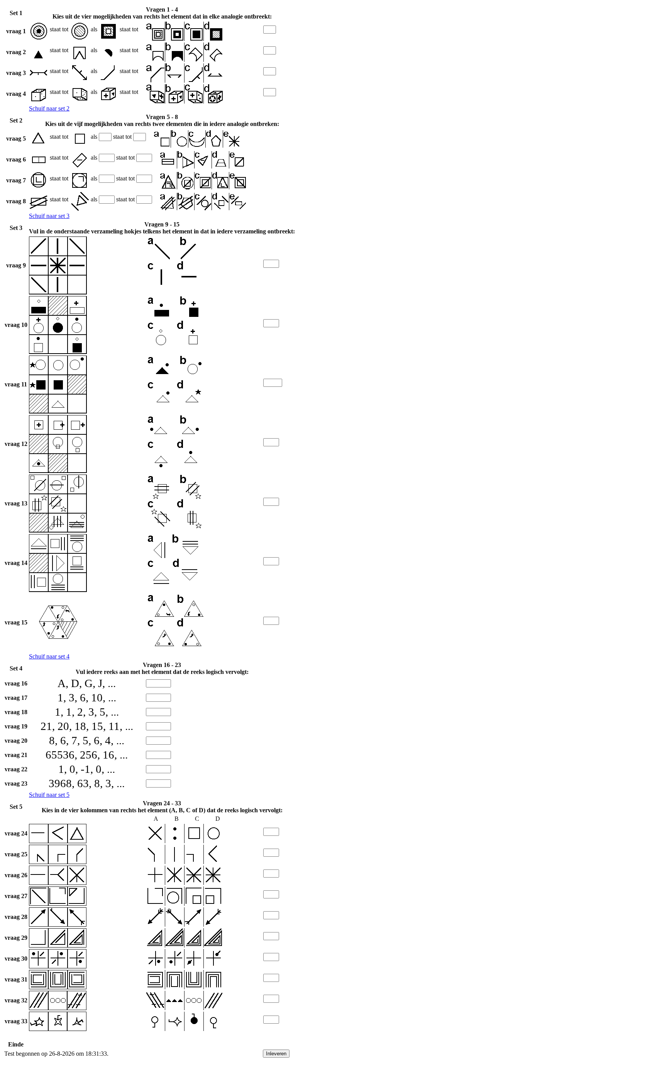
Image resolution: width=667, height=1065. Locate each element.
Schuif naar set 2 (49, 108)
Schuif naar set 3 (49, 216)
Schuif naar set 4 (49, 656)
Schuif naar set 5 (49, 794)
